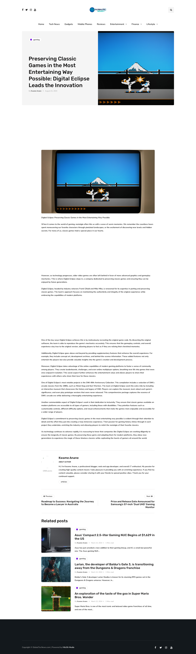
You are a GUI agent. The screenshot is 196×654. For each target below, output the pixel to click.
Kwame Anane (36, 91)
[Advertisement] (98, 130)
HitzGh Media (68, 647)
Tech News (54, 24)
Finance (135, 24)
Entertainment (117, 24)
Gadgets (69, 24)
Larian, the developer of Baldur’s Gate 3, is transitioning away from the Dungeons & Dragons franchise (114, 566)
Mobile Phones (85, 24)
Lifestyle (151, 24)
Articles (64, 481)
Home (41, 24)
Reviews (101, 24)
